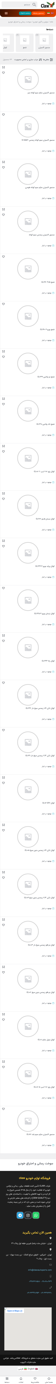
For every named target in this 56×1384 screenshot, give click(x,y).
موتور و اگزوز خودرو (40, 21)
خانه (51, 21)
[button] (6, 13)
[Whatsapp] (35, 1215)
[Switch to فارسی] (48, 13)
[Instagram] (28, 1215)
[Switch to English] (52, 13)
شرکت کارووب (25, 1362)
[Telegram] (20, 1215)
